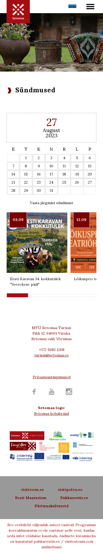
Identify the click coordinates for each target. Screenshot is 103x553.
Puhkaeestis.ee (74, 497)
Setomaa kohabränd (51, 413)
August (51, 130)
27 (90, 182)
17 (51, 174)
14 (13, 174)
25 (64, 182)
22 (26, 182)
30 (39, 190)
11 (64, 166)
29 (26, 190)
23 (39, 182)
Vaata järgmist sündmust (51, 202)
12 (77, 166)
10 (51, 166)
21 (13, 182)
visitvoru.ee (32, 489)
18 (64, 174)
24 (51, 182)
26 (77, 182)
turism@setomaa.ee (51, 355)
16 (39, 174)
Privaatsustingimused (52, 377)
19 (77, 174)
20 (90, 174)
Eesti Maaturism (30, 497)
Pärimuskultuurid (51, 506)
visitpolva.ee (70, 489)
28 (13, 190)
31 (51, 190)
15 (26, 174)
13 (89, 166)
